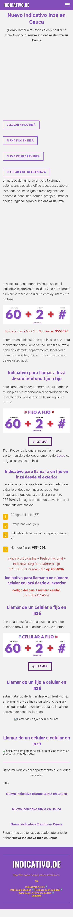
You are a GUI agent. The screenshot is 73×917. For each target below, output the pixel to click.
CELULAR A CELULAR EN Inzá (26, 172)
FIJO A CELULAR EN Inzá (23, 156)
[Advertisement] (36, 82)
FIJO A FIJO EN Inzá (20, 140)
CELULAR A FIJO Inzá (21, 124)
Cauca (61, 455)
